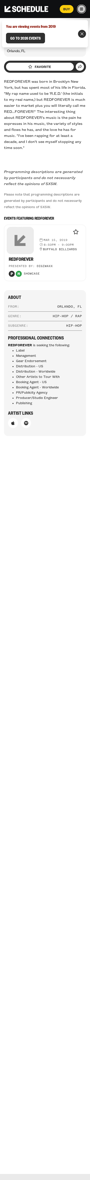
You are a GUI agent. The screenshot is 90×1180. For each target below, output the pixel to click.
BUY (66, 9)
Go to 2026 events (25, 38)
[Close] (82, 34)
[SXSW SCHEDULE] (26, 9)
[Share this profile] (80, 67)
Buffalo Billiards (60, 249)
